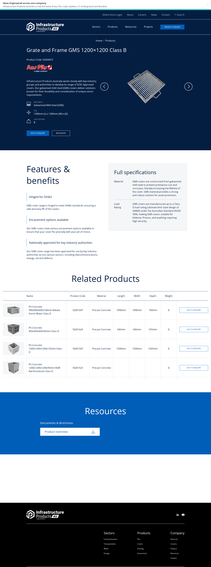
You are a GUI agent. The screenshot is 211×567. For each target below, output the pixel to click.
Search (180, 14)
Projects (148, 26)
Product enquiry (172, 27)
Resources (131, 26)
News (154, 14)
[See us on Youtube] (183, 514)
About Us (174, 539)
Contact (166, 14)
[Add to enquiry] (38, 133)
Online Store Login (112, 14)
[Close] (208, 5)
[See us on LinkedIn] (178, 514)
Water (106, 548)
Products (113, 26)
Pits (138, 539)
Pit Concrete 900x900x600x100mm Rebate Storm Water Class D (44, 310)
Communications (110, 539)
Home (99, 40)
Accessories (142, 553)
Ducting (140, 548)
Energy (106, 553)
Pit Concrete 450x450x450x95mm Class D (44, 329)
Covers (140, 544)
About (130, 14)
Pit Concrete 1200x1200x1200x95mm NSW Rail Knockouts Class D (44, 368)
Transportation (110, 544)
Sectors (96, 26)
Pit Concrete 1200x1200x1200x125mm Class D (45, 349)
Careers (142, 14)
